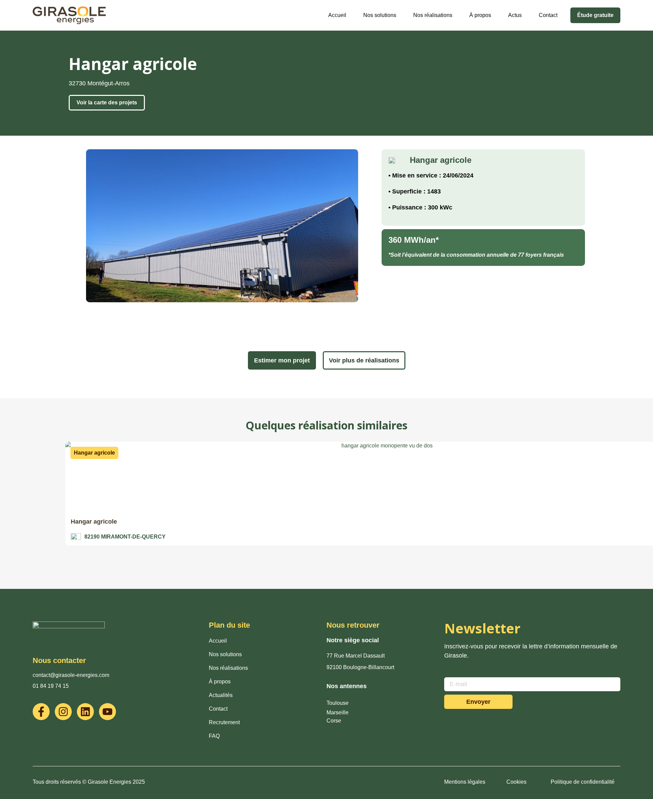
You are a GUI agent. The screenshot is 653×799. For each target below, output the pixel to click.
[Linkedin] (85, 711)
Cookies (516, 782)
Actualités (221, 695)
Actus (515, 15)
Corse (333, 721)
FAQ (214, 736)
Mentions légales (464, 782)
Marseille (337, 712)
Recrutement (224, 722)
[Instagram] (63, 711)
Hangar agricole (94, 521)
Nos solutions (379, 15)
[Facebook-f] (41, 711)
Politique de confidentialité (583, 782)
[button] (94, 453)
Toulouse (337, 703)
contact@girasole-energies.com (71, 675)
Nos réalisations (432, 15)
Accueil (337, 15)
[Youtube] (107, 711)
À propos (480, 15)
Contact (548, 15)
